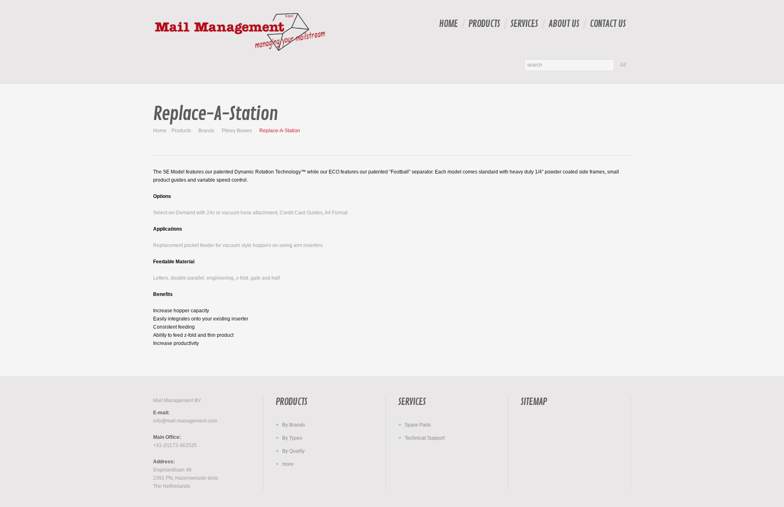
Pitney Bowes (237, 130)
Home (448, 24)
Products (484, 24)
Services (524, 24)
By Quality (293, 451)
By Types (292, 438)
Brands (206, 130)
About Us (563, 24)
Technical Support (425, 438)
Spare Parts (418, 425)
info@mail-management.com (185, 421)
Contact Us (608, 24)
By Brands (293, 425)
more (288, 464)
